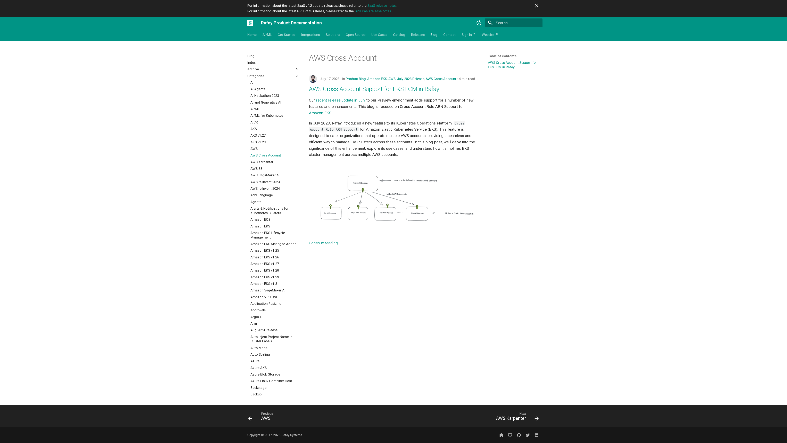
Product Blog (356, 79)
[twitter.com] (528, 435)
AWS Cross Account (441, 79)
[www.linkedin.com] (536, 435)
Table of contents (502, 56)
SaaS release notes (381, 5)
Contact (449, 35)
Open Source (355, 35)
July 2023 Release (410, 79)
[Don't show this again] (537, 6)
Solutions (332, 35)
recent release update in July (340, 100)
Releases (417, 35)
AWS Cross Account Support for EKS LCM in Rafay (374, 88)
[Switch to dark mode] (479, 23)
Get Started (286, 35)
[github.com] (519, 435)
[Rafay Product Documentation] (250, 23)
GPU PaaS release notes (373, 11)
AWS (392, 79)
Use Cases (379, 35)
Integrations (310, 35)
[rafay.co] (501, 435)
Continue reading (323, 243)
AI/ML (267, 35)
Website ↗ (490, 35)
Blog (433, 35)
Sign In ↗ (469, 35)
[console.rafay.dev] (510, 435)
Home (252, 35)
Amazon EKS (377, 79)
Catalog (399, 35)
